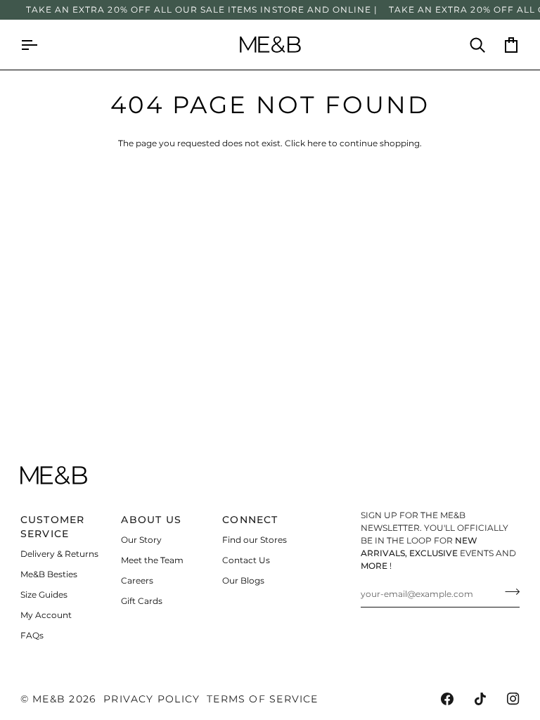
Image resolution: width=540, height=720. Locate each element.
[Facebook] (447, 699)
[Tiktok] (480, 699)
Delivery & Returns (59, 553)
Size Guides (44, 594)
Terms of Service (262, 699)
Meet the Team (152, 560)
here (316, 143)
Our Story (141, 539)
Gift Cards (141, 601)
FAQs (32, 635)
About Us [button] (151, 519)
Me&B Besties (48, 574)
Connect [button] (250, 519)
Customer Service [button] (52, 526)
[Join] (508, 592)
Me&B (48, 699)
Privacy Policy (151, 699)
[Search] (469, 45)
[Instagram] (513, 699)
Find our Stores (254, 539)
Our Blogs (243, 580)
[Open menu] (37, 45)
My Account (46, 615)
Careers (137, 580)
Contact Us (246, 560)
